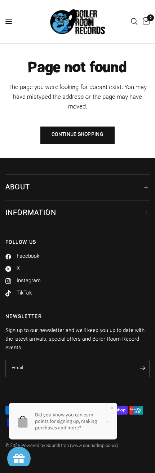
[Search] (134, 21)
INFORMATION (30, 213)
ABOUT (17, 187)
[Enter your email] (142, 368)
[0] (145, 21)
